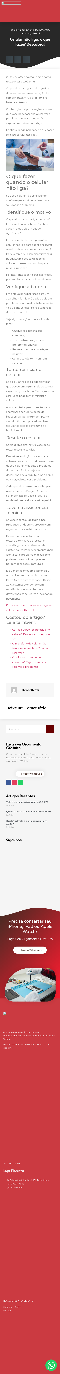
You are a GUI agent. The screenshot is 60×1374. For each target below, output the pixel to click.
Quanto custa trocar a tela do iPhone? (28, 811)
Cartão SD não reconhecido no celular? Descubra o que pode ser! (31, 634)
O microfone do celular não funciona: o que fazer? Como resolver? (30, 648)
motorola (43, 29)
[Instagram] (14, 782)
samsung (25, 33)
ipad (22, 29)
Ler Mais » (10, 806)
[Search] (50, 729)
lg (36, 29)
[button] (54, 11)
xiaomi (36, 33)
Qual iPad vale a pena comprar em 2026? (26, 822)
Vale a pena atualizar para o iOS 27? (27, 802)
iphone (30, 29)
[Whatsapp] (20, 782)
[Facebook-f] (8, 782)
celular (14, 29)
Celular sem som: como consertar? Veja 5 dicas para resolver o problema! (29, 662)
